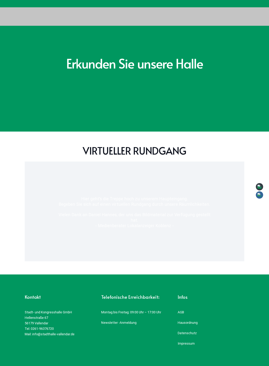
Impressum (186, 343)
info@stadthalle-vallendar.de (53, 334)
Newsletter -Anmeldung (119, 323)
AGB (181, 312)
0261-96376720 (42, 329)
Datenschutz (187, 333)
